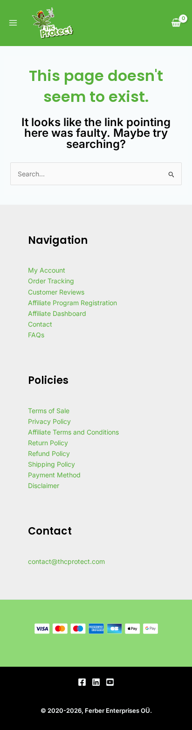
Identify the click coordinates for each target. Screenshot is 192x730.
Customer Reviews (56, 292)
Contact (40, 324)
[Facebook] (82, 682)
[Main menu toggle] (13, 23)
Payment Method (54, 475)
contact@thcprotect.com (66, 561)
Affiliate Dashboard (57, 313)
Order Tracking (51, 281)
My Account (46, 270)
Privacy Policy (49, 421)
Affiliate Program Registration (72, 303)
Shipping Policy (51, 464)
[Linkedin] (96, 682)
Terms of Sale (48, 411)
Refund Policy (49, 453)
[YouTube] (110, 682)
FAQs (36, 335)
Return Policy (48, 443)
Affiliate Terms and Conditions (73, 432)
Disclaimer (43, 485)
